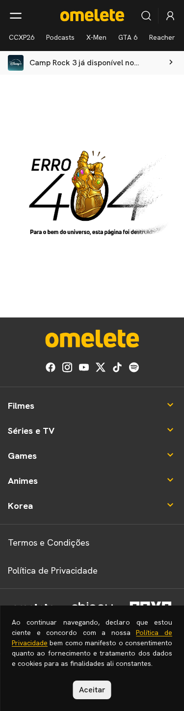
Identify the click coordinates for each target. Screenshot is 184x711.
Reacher (162, 37)
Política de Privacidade (53, 570)
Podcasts (60, 37)
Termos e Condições (48, 542)
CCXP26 (21, 37)
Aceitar (92, 690)
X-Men (96, 37)
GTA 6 (127, 37)
